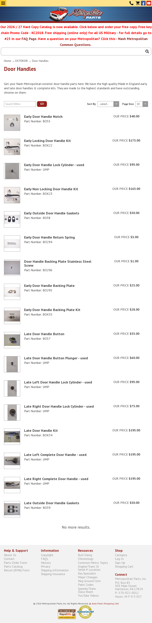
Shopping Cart (124, 566)
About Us (10, 555)
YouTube (148, 3)
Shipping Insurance (53, 574)
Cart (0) (138, 3)
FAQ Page (29, 38)
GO (42, 104)
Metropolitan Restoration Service (76, 14)
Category (121, 555)
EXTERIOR (21, 61)
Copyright (47, 555)
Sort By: (91, 104)
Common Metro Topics (93, 562)
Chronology (85, 559)
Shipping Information (55, 570)
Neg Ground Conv (89, 581)
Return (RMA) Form (16, 570)
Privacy (45, 566)
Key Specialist (87, 573)
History (46, 562)
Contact (131, 3)
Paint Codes (86, 585)
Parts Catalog (13, 566)
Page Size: (128, 104)
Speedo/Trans (87, 590)
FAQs (44, 559)
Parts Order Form (15, 562)
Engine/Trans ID (89, 567)
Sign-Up (120, 562)
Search (147, 51)
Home (7, 61)
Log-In (119, 559)
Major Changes (88, 577)
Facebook (143, 3)
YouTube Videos (88, 595)
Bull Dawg (85, 555)
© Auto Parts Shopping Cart (104, 603)
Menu (3, 3)
